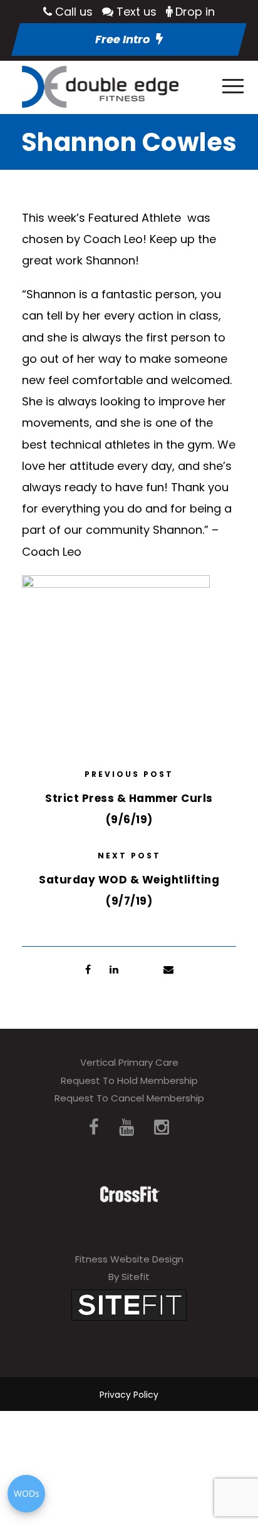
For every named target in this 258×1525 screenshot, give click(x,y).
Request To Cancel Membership (129, 1098)
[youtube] (126, 1127)
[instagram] (161, 1127)
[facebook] (94, 1127)
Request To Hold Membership (129, 1080)
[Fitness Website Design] (129, 1304)
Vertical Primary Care (129, 1062)
